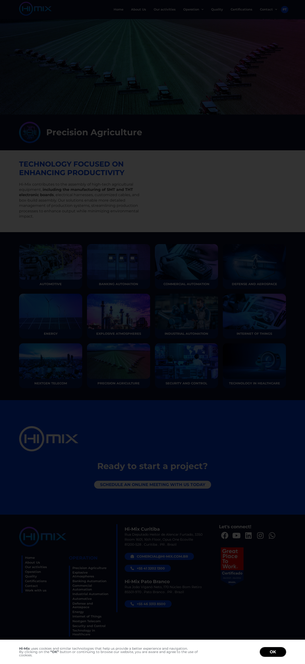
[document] (152, 332)
